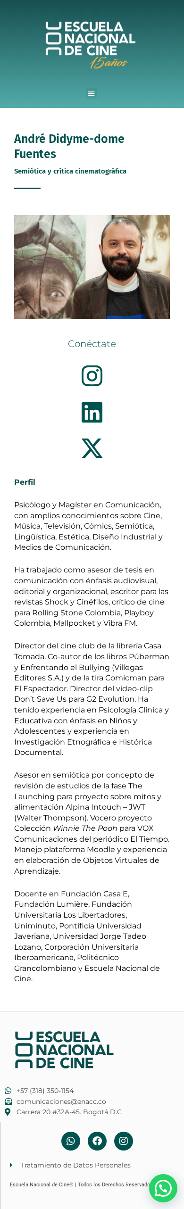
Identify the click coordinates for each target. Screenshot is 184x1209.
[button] (91, 93)
